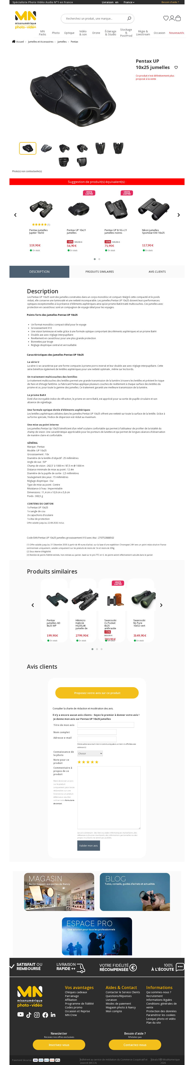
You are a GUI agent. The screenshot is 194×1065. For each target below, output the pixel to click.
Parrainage (72, 996)
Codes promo (73, 1007)
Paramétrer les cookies (160, 1015)
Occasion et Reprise (77, 1011)
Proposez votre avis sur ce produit (97, 693)
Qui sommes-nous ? (158, 992)
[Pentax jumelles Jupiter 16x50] (41, 209)
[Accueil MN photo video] (25, 20)
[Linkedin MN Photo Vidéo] (53, 1015)
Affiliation (71, 1000)
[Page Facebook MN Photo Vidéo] (45, 1015)
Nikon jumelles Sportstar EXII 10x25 (153, 231)
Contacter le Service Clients (123, 992)
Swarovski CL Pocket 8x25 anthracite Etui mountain (110, 624)
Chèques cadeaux (76, 992)
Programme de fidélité (79, 1003)
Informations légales (159, 1000)
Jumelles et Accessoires (40, 41)
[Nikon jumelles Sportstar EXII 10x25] (153, 209)
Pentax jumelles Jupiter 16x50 (38, 231)
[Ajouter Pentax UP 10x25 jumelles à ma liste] (176, 68)
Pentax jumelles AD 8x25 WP (53, 623)
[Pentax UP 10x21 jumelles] (78, 209)
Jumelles (62, 41)
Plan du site (153, 1022)
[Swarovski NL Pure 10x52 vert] (141, 599)
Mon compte (114, 1011)
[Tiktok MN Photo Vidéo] (28, 1015)
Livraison (111, 1000)
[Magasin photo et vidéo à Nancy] (59, 892)
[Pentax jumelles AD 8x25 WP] (54, 599)
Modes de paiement (118, 1003)
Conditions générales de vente (161, 1005)
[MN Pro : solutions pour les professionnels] (97, 936)
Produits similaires (99, 271)
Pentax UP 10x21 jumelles (76, 231)
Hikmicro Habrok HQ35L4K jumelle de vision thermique (82, 624)
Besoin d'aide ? (170, 2)
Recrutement (154, 996)
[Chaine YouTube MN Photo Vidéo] (20, 1014)
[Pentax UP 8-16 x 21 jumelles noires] (116, 209)
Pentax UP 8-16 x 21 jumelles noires (116, 231)
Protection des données (161, 1011)
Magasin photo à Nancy (121, 1007)
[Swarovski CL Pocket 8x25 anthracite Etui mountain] (112, 599)
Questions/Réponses (119, 996)
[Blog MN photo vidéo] (135, 892)
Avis (157, 271)
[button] (94, 259)
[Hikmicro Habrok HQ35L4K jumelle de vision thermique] (83, 599)
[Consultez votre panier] (178, 18)
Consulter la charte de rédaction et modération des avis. (83, 708)
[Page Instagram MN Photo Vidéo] (37, 1015)
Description (39, 271)
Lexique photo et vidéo (161, 1019)
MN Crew (71, 1015)
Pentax (74, 41)
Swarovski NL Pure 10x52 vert (139, 623)
